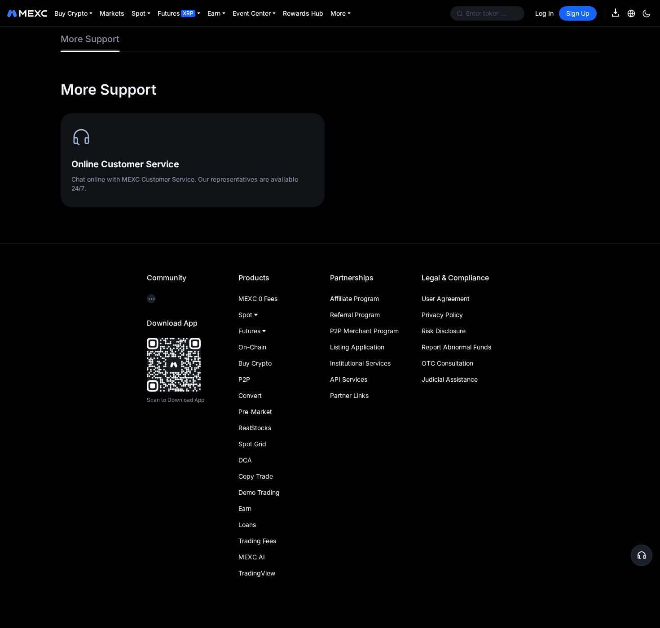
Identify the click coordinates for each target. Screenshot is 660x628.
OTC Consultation (447, 363)
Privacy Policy (442, 314)
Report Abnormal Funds (456, 347)
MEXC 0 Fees (257, 298)
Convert (250, 395)
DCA (245, 460)
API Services (348, 379)
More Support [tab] (90, 39)
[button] (641, 555)
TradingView (256, 573)
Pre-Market (255, 411)
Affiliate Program (354, 298)
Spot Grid (252, 444)
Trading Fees (257, 541)
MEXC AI (251, 557)
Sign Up (578, 13)
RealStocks (254, 428)
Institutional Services (360, 363)
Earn (244, 508)
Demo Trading (259, 492)
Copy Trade (255, 476)
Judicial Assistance (450, 379)
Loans (247, 524)
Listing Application (357, 347)
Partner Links (349, 395)
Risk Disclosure (444, 331)
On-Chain (252, 347)
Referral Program (355, 314)
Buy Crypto (255, 363)
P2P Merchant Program (364, 331)
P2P (244, 379)
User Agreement (446, 298)
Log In (544, 13)
